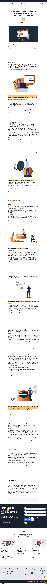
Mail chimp (10, 333)
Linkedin (22, 348)
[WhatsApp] (30, 499)
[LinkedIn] (29, 499)
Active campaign (12, 449)
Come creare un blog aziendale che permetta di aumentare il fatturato (22, 46)
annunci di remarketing (19, 460)
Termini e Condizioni (28, 581)
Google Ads (11, 414)
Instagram (26, 348)
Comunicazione (3, 554)
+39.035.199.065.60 (11, 569)
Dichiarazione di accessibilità (42, 581)
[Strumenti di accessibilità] (3, 583)
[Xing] (36, 499)
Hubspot (10, 428)
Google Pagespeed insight (14, 200)
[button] (16, 3)
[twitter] (10, 573)
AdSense (10, 460)
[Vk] (34, 499)
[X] (27, 499)
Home (1, 7)
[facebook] (7, 573)
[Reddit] (28, 499)
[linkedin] (13, 573)
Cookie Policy (37, 581)
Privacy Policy (33, 581)
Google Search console (13, 191)
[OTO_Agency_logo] (2, 2)
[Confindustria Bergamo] (42, 568)
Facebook (16, 348)
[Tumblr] (32, 499)
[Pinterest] (33, 499)
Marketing (23, 9)
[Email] (37, 499)
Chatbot (10, 365)
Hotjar (9, 266)
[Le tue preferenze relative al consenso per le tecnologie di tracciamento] (1, 583)
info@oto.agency (11, 571)
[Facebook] (25, 499)
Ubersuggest (11, 214)
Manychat (15, 365)
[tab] (22, 561)
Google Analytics (12, 250)
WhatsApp (32, 348)
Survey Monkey (11, 315)
